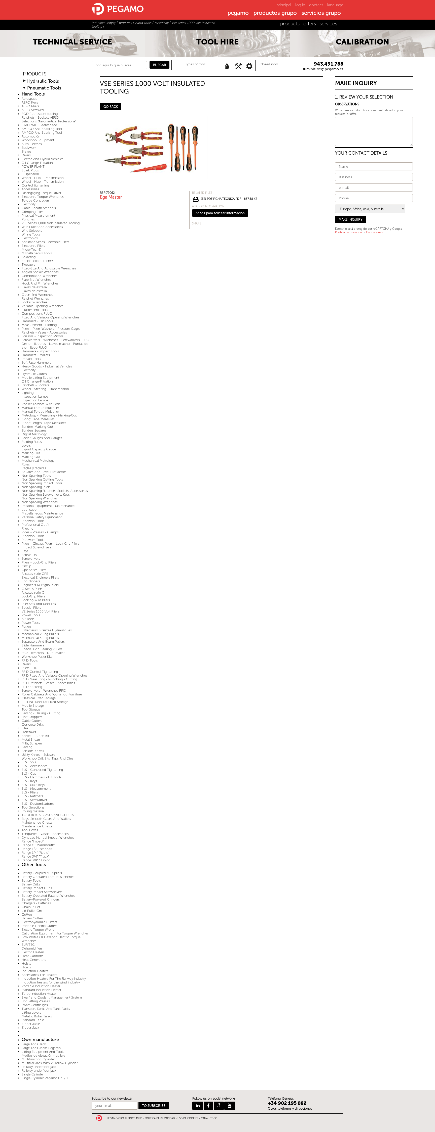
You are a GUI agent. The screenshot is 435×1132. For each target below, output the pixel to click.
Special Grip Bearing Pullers (42, 649)
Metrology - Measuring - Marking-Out (49, 415)
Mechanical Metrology (38, 460)
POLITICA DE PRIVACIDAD (159, 1118)
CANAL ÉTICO (209, 1118)
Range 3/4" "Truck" (35, 856)
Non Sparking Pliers (36, 487)
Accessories (30, 189)
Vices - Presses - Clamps (40, 532)
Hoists (26, 963)
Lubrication (30, 509)
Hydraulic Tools (43, 81)
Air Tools (28, 619)
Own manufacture (40, 1039)
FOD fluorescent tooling (40, 114)
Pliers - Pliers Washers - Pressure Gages (51, 329)
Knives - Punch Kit (35, 736)
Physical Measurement (38, 215)
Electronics (30, 238)
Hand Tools (33, 94)
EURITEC (28, 945)
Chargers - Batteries (36, 903)
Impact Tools (31, 359)
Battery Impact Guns (37, 888)
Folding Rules (32, 442)
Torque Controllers (36, 200)
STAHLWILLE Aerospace (39, 125)
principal (283, 5)
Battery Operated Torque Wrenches (48, 877)
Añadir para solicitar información (220, 213)
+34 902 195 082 (287, 1103)
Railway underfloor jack (39, 1067)
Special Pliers (31, 607)
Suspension (30, 174)
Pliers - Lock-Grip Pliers (39, 562)
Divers (26, 155)
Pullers (26, 626)
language (335, 5)
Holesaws (29, 732)
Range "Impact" (33, 841)
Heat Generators (34, 960)
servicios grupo (321, 13)
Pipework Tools (33, 521)
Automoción (31, 136)
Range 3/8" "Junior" (36, 860)
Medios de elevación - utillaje (43, 1055)
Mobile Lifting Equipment (40, 378)
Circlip (26, 566)
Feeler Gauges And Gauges (42, 438)
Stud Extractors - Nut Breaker (43, 653)
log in (300, 5)
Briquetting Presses (36, 1001)
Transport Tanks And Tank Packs (46, 1009)
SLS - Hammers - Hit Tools (41, 777)
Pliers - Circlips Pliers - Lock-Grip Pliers (50, 543)
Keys (25, 551)
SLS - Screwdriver (34, 800)
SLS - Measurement (36, 788)
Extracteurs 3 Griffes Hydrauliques (47, 630)
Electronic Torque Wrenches (43, 197)
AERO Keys (30, 102)
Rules (26, 464)
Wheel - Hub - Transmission (43, 178)
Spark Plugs (30, 170)
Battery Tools (31, 880)
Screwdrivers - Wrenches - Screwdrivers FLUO (55, 340)
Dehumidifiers (32, 948)
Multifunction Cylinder (38, 1059)
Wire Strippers (32, 230)
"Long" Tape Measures (38, 419)
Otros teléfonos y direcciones (290, 1108)
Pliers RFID (30, 668)
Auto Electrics (32, 144)
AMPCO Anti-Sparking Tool (42, 129)
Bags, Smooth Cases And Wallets (46, 819)
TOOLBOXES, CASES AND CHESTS (48, 815)
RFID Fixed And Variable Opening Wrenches (54, 675)
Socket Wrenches (34, 302)
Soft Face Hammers (36, 362)
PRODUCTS (34, 74)
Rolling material (33, 811)
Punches (28, 219)
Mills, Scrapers (32, 743)
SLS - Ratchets (32, 796)
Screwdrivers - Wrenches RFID (44, 690)
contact (316, 5)
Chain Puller (31, 907)
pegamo (238, 13)
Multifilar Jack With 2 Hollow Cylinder (50, 1063)
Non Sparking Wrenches (40, 498)
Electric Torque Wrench (39, 929)
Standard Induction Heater (41, 990)
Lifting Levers (31, 1012)
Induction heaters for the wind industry (51, 982)
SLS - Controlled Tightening (42, 770)
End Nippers (31, 581)
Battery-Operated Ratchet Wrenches (48, 896)
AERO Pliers (30, 106)
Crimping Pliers (33, 212)
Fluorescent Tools (35, 310)
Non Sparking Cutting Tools (42, 479)
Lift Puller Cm (32, 911)
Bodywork (29, 148)
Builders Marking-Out (37, 427)
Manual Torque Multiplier (40, 408)
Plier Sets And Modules (39, 604)
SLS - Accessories (35, 766)
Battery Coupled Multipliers (42, 873)
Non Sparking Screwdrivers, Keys (46, 494)
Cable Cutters (32, 721)
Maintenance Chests (37, 822)
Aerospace (29, 99)
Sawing (27, 747)
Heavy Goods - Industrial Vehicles (47, 366)
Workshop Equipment (38, 140)
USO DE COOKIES (187, 1118)
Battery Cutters (33, 918)
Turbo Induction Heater (39, 994)
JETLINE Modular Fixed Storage (45, 702)
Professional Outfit (35, 525)
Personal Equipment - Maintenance (48, 506)
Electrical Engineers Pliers (40, 577)
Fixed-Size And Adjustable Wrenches (49, 268)
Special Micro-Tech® (37, 261)
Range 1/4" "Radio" (35, 853)
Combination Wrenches (39, 276)
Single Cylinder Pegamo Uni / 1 (45, 1078)
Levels (26, 445)
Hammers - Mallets (36, 355)
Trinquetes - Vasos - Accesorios (45, 834)
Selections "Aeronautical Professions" (49, 121)
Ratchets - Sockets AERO (40, 117)
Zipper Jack (30, 1027)
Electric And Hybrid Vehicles (42, 159)
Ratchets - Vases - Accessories (44, 332)
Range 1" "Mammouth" (38, 845)
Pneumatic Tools (44, 88)
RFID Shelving (32, 687)
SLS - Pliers (30, 792)
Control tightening (35, 185)
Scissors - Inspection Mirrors (42, 336)
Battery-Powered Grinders (41, 899)
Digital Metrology (34, 434)
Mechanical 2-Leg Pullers (40, 634)
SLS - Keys (29, 781)
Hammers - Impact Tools (40, 351)
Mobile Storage (33, 705)
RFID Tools (30, 660)
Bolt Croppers (32, 717)
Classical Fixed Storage (39, 698)
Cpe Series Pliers (34, 570)
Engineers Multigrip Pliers (40, 585)
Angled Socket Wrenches (40, 272)
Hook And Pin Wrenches (40, 283)
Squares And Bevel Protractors (44, 472)
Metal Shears (31, 739)
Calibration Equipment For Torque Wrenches (55, 933)
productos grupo (275, 13)
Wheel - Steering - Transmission (45, 389)
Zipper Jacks (31, 1024)
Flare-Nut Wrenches (36, 279)
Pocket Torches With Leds (41, 404)
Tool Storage (31, 709)
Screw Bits (29, 555)
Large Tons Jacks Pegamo (41, 1048)
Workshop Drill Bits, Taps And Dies (47, 758)
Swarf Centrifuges (35, 1005)
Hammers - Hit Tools (37, 321)
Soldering (28, 257)
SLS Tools (29, 762)
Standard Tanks (33, 1020)
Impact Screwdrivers (36, 547)
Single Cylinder (33, 1074)
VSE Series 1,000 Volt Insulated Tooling (51, 223)
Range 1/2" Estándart (37, 849)
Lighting (27, 393)
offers (309, 24)
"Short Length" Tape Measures (44, 423)
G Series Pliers (32, 589)
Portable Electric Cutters (39, 926)
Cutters (27, 914)
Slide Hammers (33, 645)
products (290, 24)
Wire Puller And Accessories (42, 227)
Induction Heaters (35, 971)
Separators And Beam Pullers (43, 641)
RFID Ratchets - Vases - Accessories (48, 683)
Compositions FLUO (37, 313)
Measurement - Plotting (39, 325)
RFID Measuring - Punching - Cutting (49, 679)
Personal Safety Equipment (42, 517)
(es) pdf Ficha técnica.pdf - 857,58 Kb (229, 199)
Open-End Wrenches (37, 295)
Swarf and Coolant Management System (52, 997)
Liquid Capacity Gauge (39, 449)
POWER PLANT (33, 166)
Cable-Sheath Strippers (39, 208)
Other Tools (34, 864)
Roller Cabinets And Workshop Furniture (52, 694)
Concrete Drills (33, 724)
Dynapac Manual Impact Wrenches (48, 837)
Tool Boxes (30, 830)
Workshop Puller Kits (37, 656)
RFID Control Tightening (40, 672)
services (328, 24)
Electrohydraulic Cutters (39, 922)
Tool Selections (33, 807)
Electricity (28, 204)
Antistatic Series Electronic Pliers (45, 242)
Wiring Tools (31, 234)
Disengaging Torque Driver (41, 193)
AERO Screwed (33, 110)
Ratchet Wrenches (35, 298)
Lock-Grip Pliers (33, 596)
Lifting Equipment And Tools (43, 1052)
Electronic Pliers (33, 246)
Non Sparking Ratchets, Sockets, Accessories (55, 491)
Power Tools (31, 615)
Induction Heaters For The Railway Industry (54, 978)
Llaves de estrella (34, 287)
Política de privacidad (349, 232)
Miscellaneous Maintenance (42, 513)
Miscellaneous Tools (37, 253)
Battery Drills (31, 884)
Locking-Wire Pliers (36, 600)
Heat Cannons (33, 956)
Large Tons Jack (34, 1044)
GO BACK (110, 107)
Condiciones (374, 232)
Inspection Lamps (35, 396)
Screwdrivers (31, 558)
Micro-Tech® (31, 249)
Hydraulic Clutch (34, 374)
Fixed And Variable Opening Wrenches (50, 317)
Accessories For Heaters (39, 975)
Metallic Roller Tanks (37, 1016)
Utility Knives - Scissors (38, 755)
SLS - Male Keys (33, 785)
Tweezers (28, 264)
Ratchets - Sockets (35, 385)
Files (25, 728)
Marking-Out (31, 453)
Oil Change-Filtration (37, 163)
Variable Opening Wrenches (42, 306)
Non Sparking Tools (36, 476)
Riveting (27, 528)
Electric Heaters (33, 952)
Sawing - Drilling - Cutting (41, 713)
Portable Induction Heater (41, 986)
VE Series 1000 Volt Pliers (40, 611)
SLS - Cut (29, 773)
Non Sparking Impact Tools (42, 483)
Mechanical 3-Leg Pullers (40, 638)
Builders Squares (34, 430)
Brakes (26, 151)
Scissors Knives (33, 751)
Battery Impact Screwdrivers (42, 892)
